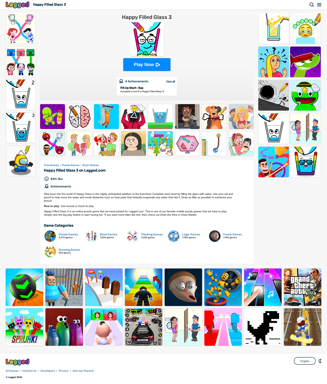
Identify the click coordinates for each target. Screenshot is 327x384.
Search (312, 4)
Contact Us (29, 370)
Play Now (144, 64)
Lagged (18, 5)
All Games (12, 370)
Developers (47, 370)
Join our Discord (82, 370)
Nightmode (320, 361)
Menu (319, 4)
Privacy (64, 370)
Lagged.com (18, 362)
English (305, 361)
